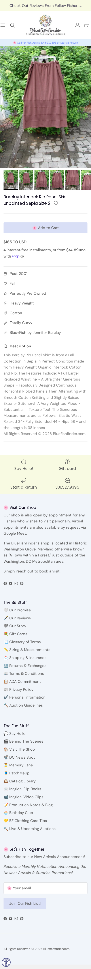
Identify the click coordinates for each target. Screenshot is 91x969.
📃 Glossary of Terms (22, 641)
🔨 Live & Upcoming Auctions (30, 828)
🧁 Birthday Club (18, 812)
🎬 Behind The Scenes (23, 741)
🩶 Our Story (15, 625)
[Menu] (5, 25)
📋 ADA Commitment (22, 681)
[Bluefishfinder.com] (45, 25)
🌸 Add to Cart (45, 227)
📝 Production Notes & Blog (28, 804)
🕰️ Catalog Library (20, 781)
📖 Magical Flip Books (22, 788)
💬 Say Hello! (15, 733)
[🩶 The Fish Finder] (14, 25)
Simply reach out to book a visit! (32, 571)
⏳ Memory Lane (18, 765)
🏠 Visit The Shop (19, 749)
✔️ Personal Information (25, 697)
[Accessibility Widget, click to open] (6, 962)
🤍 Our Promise (17, 610)
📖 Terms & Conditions (24, 673)
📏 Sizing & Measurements (27, 649)
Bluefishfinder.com (56, 949)
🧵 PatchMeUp (17, 773)
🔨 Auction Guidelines (23, 705)
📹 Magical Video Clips (24, 796)
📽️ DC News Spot (19, 757)
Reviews (37, 5)
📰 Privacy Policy (18, 689)
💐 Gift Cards (15, 633)
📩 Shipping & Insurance (25, 657)
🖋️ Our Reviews (17, 618)
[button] (55, 204)
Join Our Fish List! (25, 903)
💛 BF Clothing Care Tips (25, 820)
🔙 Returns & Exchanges (25, 665)
